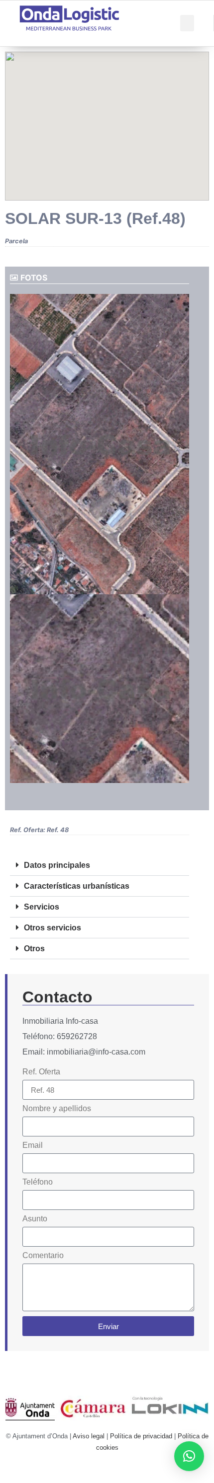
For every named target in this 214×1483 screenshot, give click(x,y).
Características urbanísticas (76, 886)
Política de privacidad (141, 1436)
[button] (187, 23)
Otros (34, 948)
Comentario (43, 1256)
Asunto (34, 1219)
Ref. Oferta (41, 1072)
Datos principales (57, 865)
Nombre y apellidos (56, 1109)
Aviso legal (89, 1436)
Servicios (41, 907)
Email (32, 1145)
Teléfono (37, 1182)
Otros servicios (52, 927)
